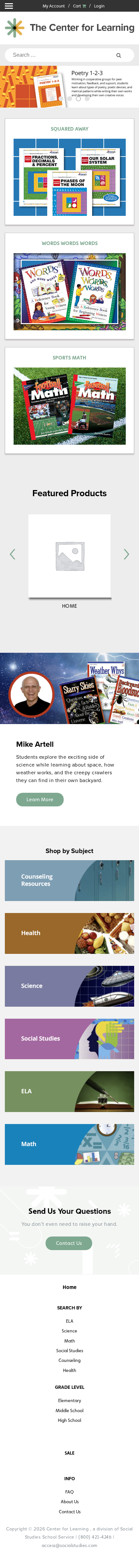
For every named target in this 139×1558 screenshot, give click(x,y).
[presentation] (13, 554)
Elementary (69, 1400)
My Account (54, 6)
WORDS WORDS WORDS (70, 243)
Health (69, 1370)
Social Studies (69, 1350)
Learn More (40, 799)
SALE (69, 1453)
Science (69, 1330)
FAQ (69, 1491)
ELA (69, 1321)
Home (69, 606)
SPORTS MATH (69, 358)
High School (69, 1420)
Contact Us (69, 1243)
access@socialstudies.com (70, 1545)
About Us (70, 1501)
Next (130, 87)
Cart (77, 6)
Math (69, 1340)
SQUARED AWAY (70, 129)
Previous (9, 87)
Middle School (69, 1410)
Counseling (69, 1360)
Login (99, 6)
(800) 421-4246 (95, 1537)
